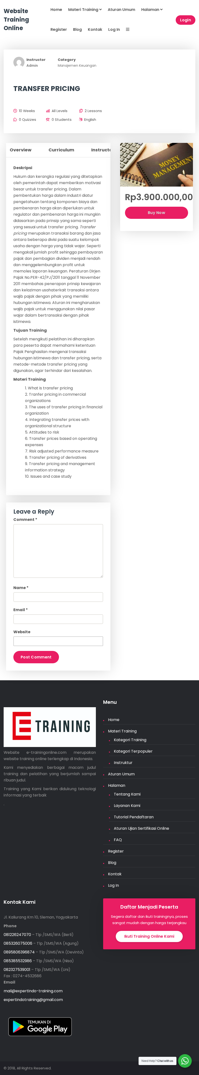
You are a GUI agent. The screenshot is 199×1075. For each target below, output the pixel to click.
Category (67, 59)
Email (20, 610)
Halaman (150, 9)
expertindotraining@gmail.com (33, 999)
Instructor (36, 59)
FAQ (118, 840)
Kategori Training (130, 740)
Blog (77, 29)
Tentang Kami (127, 794)
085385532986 (18, 961)
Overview (21, 150)
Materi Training (83, 9)
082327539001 (17, 969)
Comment (25, 519)
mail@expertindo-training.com (33, 991)
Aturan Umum (121, 9)
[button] (127, 30)
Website (21, 632)
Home (56, 9)
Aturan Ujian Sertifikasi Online (141, 828)
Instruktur (123, 762)
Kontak (95, 29)
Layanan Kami (127, 805)
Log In (114, 29)
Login (185, 20)
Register (58, 29)
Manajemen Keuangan (77, 65)
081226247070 (17, 934)
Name (21, 588)
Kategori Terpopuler (133, 751)
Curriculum (61, 150)
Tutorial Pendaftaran (134, 817)
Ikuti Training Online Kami (149, 936)
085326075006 (18, 943)
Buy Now (156, 212)
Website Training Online (16, 19)
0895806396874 (19, 952)
